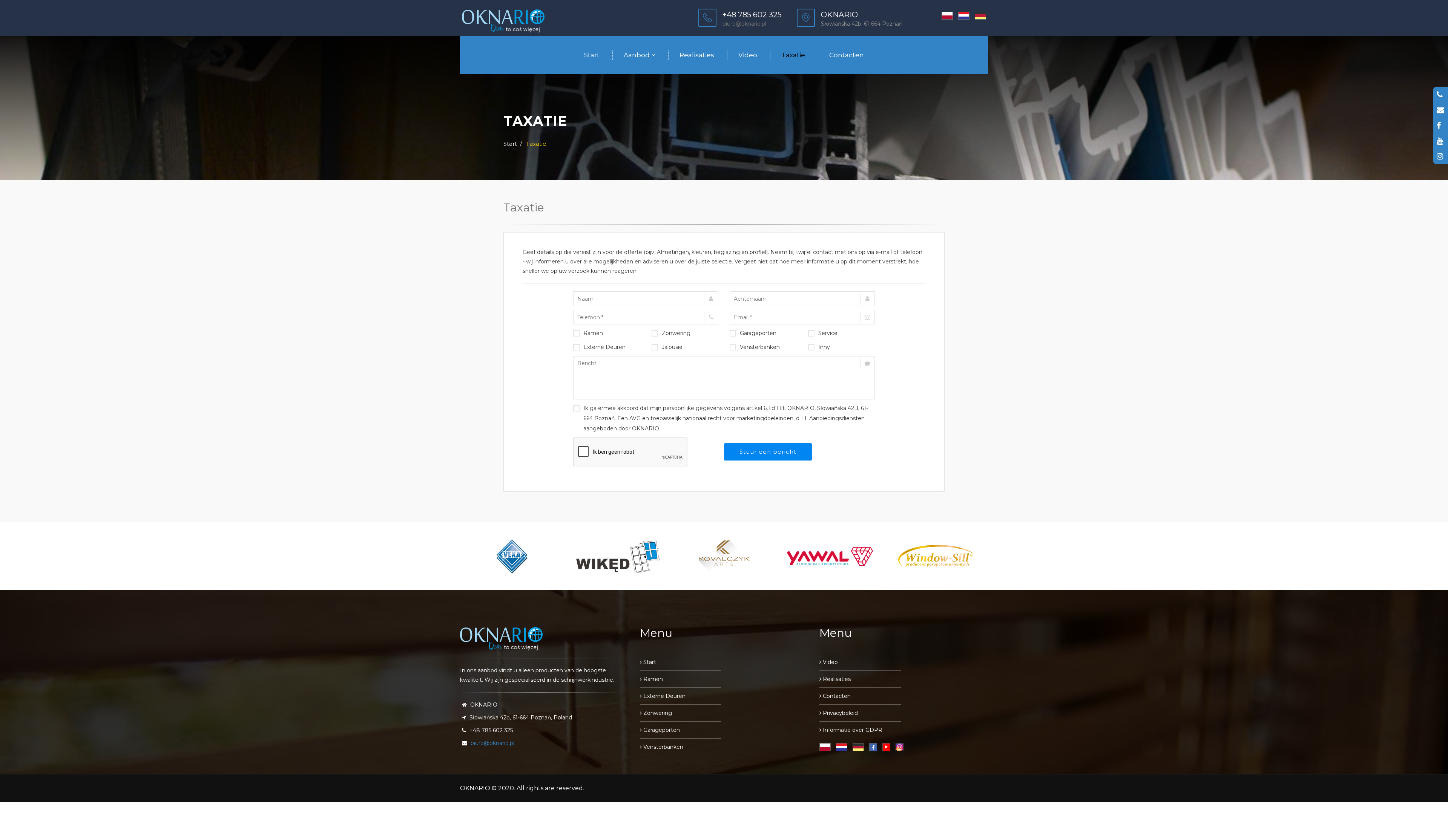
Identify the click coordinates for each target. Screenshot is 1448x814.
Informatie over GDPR (851, 730)
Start (592, 55)
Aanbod (637, 55)
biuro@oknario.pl (744, 23)
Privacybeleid (839, 713)
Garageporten (758, 333)
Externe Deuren (604, 347)
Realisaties (697, 55)
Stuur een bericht (767, 451)
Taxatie (793, 55)
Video (747, 55)
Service (828, 333)
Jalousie (672, 347)
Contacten (846, 55)
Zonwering (676, 333)
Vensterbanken (760, 347)
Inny (824, 347)
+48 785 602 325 (752, 14)
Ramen (593, 333)
